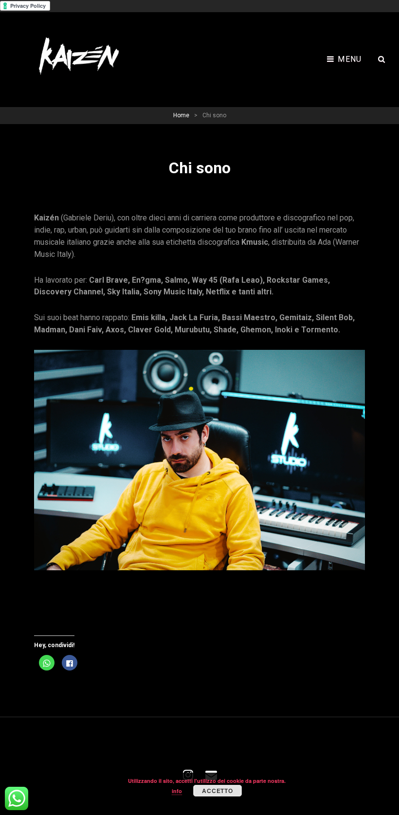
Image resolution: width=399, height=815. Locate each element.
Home (181, 115)
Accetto (217, 790)
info (177, 791)
